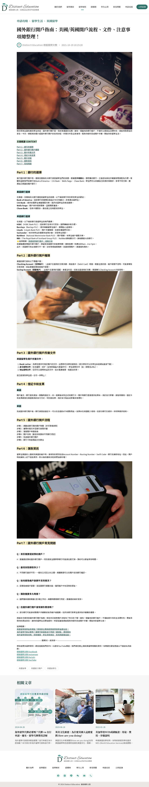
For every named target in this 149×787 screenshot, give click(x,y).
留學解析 (82, 6)
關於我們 (58, 6)
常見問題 (117, 6)
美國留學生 (51, 668)
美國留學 (22, 668)
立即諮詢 (142, 6)
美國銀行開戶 (36, 668)
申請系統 (129, 6)
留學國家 (70, 6)
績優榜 (93, 6)
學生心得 (104, 6)
